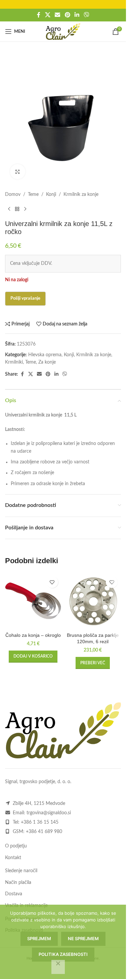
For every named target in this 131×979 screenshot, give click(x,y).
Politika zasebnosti (63, 954)
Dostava (13, 894)
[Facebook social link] (39, 15)
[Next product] (25, 209)
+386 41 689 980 (44, 831)
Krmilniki (14, 362)
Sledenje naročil (21, 871)
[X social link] (47, 15)
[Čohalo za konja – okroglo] (33, 601)
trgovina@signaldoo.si (49, 813)
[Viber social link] (86, 15)
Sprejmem (39, 938)
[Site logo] (63, 31)
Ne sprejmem (83, 938)
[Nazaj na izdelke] (17, 209)
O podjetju (16, 846)
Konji (51, 194)
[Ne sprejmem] (58, 967)
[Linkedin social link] (76, 15)
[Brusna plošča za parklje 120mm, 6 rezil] (93, 601)
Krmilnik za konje (80, 194)
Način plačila (18, 882)
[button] (33, 657)
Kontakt (13, 857)
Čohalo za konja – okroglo (33, 635)
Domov (12, 194)
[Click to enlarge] (17, 171)
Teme (33, 194)
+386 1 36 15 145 (39, 822)
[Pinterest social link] (67, 15)
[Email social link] (57, 15)
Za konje (47, 362)
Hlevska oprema (44, 355)
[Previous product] (9, 209)
